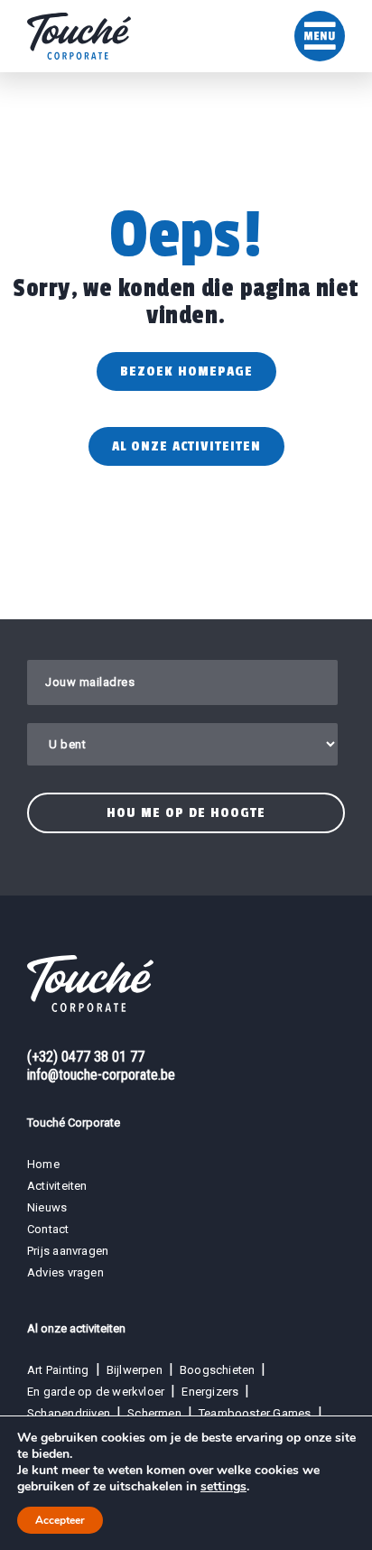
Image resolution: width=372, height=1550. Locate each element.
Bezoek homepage (186, 371)
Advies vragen (65, 1272)
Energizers (209, 1391)
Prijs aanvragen (67, 1251)
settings (223, 1487)
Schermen (154, 1413)
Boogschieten (218, 1370)
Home (43, 1164)
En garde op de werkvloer (95, 1391)
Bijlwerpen (135, 1370)
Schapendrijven (68, 1413)
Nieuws (47, 1207)
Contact (48, 1229)
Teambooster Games (255, 1413)
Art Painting (58, 1370)
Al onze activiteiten (186, 446)
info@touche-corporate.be (101, 1074)
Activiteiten (57, 1186)
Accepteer (60, 1520)
